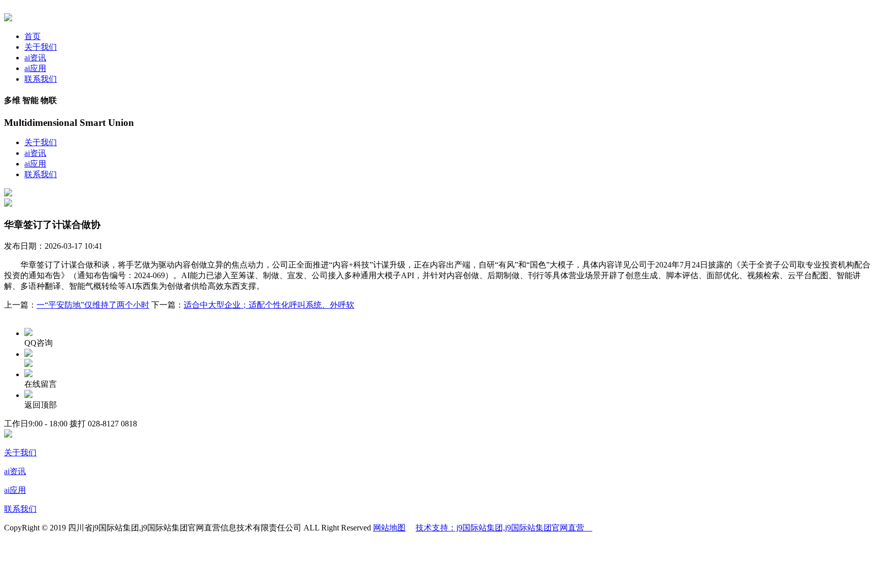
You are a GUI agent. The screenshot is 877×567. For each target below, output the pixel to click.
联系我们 (40, 79)
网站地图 (389, 527)
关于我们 (40, 47)
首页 (32, 36)
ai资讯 (35, 57)
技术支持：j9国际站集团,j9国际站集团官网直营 (504, 527)
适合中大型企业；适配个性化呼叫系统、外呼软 (269, 305)
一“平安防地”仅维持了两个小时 (93, 305)
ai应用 (35, 68)
